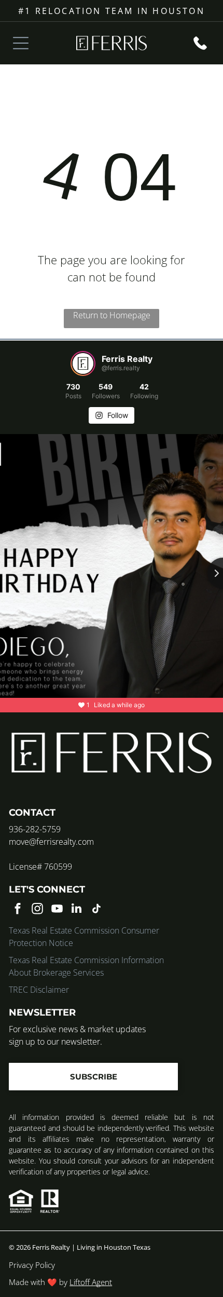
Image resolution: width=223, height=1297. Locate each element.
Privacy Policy (32, 1265)
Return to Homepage (111, 315)
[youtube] (56, 910)
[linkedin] (76, 910)
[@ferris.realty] (83, 363)
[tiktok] (96, 910)
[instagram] (37, 910)
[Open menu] (21, 43)
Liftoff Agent (90, 1282)
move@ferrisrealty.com (51, 841)
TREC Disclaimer (39, 989)
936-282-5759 (35, 829)
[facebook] (17, 910)
